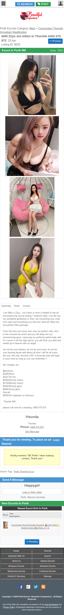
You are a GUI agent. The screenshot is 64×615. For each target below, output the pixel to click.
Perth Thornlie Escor (24, 471)
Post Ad (47, 551)
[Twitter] (36, 586)
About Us (16, 561)
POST (44, 4)
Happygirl (32, 485)
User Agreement (51, 604)
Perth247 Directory (16, 576)
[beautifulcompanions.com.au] (32, 15)
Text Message (32, 431)
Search (47, 556)
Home (16, 551)
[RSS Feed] (43, 586)
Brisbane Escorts (16, 566)
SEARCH (26, 4)
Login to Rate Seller (32, 492)
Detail (17, 306)
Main (32, 28)
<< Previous (55, 41)
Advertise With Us (16, 556)
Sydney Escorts (47, 561)
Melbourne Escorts (16, 571)
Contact (26, 306)
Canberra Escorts (47, 571)
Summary (6, 306)
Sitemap (47, 576)
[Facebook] (21, 586)
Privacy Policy (9, 607)
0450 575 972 (37, 427)
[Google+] (28, 586)
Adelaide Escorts (47, 566)
